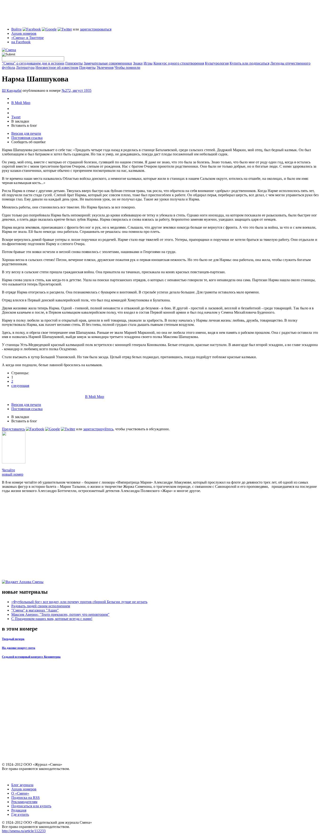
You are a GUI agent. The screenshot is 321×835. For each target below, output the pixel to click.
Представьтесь (13, 429)
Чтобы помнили (127, 67)
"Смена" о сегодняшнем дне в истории (33, 63)
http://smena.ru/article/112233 (24, 831)
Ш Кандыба (11, 90)
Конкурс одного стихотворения (178, 63)
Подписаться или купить (31, 806)
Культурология (217, 63)
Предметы (87, 67)
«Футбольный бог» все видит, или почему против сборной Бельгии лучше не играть (79, 602)
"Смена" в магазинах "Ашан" (35, 610)
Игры (148, 63)
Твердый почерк (13, 639)
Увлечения (105, 67)
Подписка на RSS (25, 798)
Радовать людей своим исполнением (40, 606)
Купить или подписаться (249, 63)
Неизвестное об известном (56, 67)
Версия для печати (26, 133)
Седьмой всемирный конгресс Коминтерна (31, 656)
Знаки (138, 63)
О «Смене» (20, 793)
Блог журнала (22, 785)
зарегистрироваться (95, 29)
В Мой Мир (20, 103)
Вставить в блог (24, 125)
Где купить (20, 814)
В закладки (20, 121)
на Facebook (21, 42)
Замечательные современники (108, 63)
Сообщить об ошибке (28, 142)
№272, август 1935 (76, 90)
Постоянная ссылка (27, 138)
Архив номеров (23, 33)
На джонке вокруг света (18, 648)
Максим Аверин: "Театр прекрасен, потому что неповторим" (60, 614)
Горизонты (74, 63)
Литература (25, 67)
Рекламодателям (24, 802)
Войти (16, 29)
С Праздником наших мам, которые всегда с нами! (51, 619)
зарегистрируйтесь (98, 429)
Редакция (18, 810)
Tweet (15, 117)
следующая (20, 386)
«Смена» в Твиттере (27, 38)
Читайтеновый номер (12, 472)
